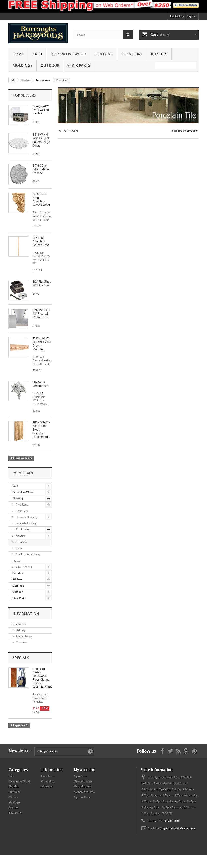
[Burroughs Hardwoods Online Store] (38, 33)
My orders (80, 776)
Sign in (191, 16)
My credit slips (83, 781)
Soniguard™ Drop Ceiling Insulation (41, 109)
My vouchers (82, 797)
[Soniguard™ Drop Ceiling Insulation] (18, 115)
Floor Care (21, 510)
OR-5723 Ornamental (40, 383)
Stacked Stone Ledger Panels (27, 557)
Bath (37, 54)
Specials (21, 657)
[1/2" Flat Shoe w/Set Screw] (18, 290)
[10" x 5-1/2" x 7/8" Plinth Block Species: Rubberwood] (18, 431)
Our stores (21, 642)
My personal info (84, 791)
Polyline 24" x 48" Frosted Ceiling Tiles (41, 313)
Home (18, 54)
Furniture (132, 54)
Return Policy (23, 636)
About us (20, 624)
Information (26, 613)
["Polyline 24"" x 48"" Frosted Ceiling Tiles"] (18, 319)
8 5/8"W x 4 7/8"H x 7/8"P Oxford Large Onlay (41, 140)
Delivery (20, 630)
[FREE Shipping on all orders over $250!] (103, 6)
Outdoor (50, 65)
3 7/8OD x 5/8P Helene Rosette (41, 169)
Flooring (103, 54)
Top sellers (24, 95)
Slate (18, 548)
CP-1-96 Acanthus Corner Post (41, 241)
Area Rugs (21, 504)
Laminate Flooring (26, 523)
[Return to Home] (13, 80)
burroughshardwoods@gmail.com (175, 828)
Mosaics (20, 535)
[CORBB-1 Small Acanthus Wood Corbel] (18, 203)
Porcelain (21, 542)
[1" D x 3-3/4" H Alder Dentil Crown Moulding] (18, 347)
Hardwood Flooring (26, 517)
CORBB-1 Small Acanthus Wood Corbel (41, 199)
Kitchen (159, 54)
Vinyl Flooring (23, 566)
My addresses (82, 786)
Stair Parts (79, 65)
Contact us (177, 16)
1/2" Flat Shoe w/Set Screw (42, 283)
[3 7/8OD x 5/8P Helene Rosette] (18, 174)
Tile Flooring (22, 529)
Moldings (22, 65)
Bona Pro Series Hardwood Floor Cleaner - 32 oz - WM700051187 (42, 678)
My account (84, 769)
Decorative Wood (68, 54)
